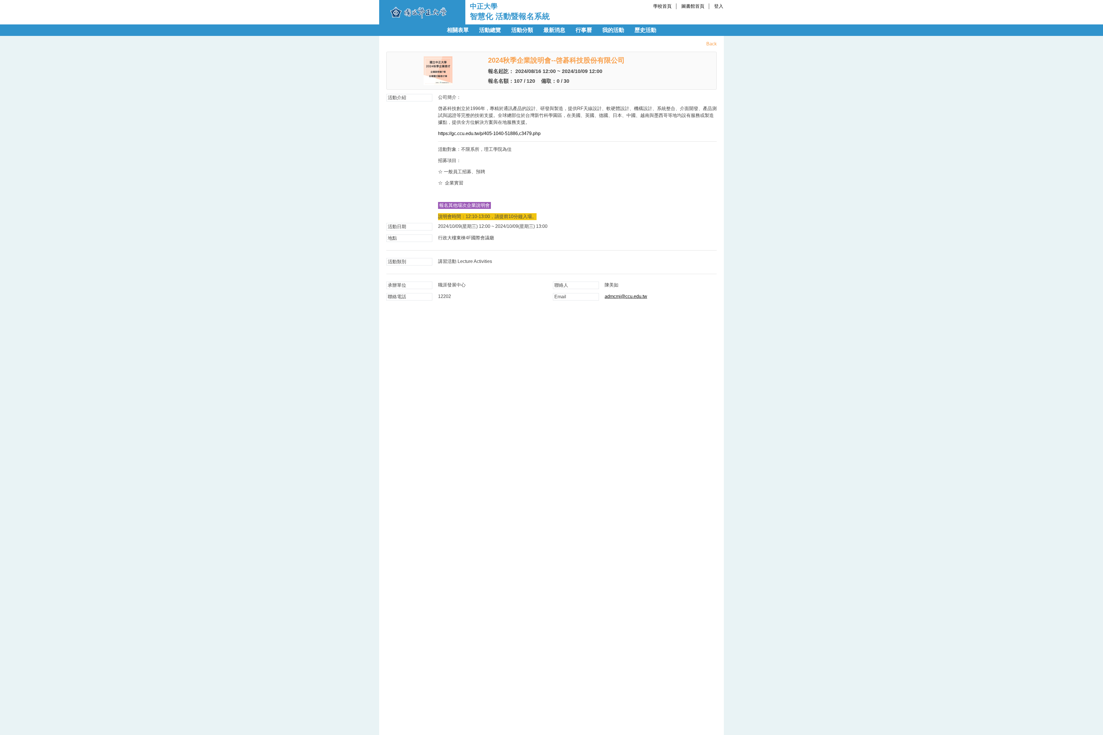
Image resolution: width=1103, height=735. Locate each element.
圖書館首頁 (692, 6)
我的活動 (613, 30)
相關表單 (458, 30)
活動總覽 (490, 30)
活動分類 (522, 30)
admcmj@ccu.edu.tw (626, 296)
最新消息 (554, 30)
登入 (718, 6)
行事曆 (584, 30)
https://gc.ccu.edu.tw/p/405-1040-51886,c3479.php (489, 133)
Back (711, 43)
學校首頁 (662, 6)
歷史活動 (645, 30)
